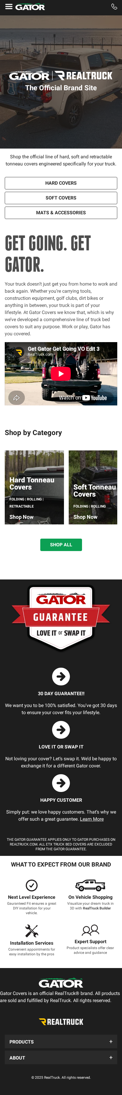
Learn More (92, 819)
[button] (61, 1041)
